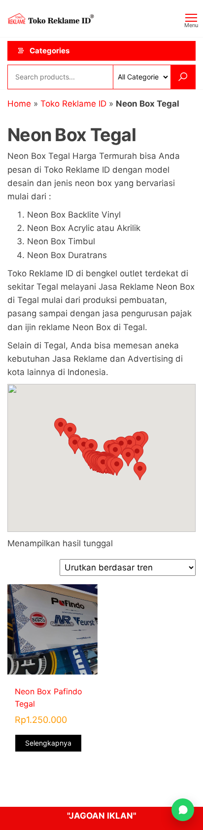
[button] (116, 466)
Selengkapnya (48, 743)
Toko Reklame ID (73, 104)
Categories (49, 50)
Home (19, 104)
